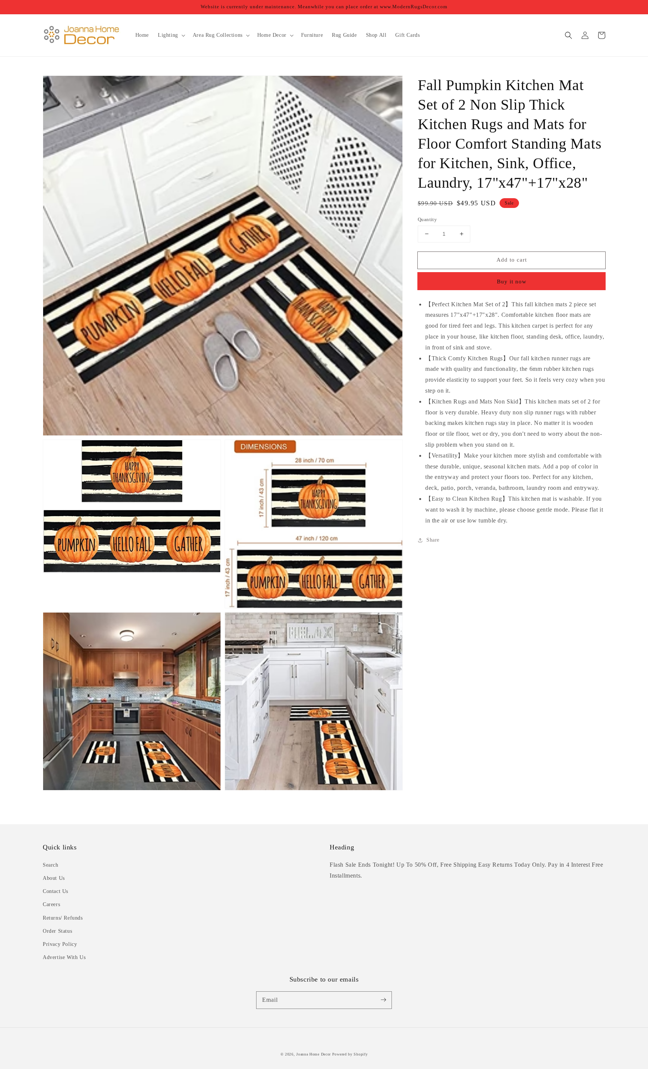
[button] (568, 35)
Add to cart (511, 260)
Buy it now (511, 282)
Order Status (57, 931)
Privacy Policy (60, 944)
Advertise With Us (64, 957)
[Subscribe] (383, 1000)
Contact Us (55, 891)
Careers (51, 904)
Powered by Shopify (350, 1054)
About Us (54, 878)
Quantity (427, 219)
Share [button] (433, 540)
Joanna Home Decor (313, 1054)
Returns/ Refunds (63, 918)
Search (50, 865)
